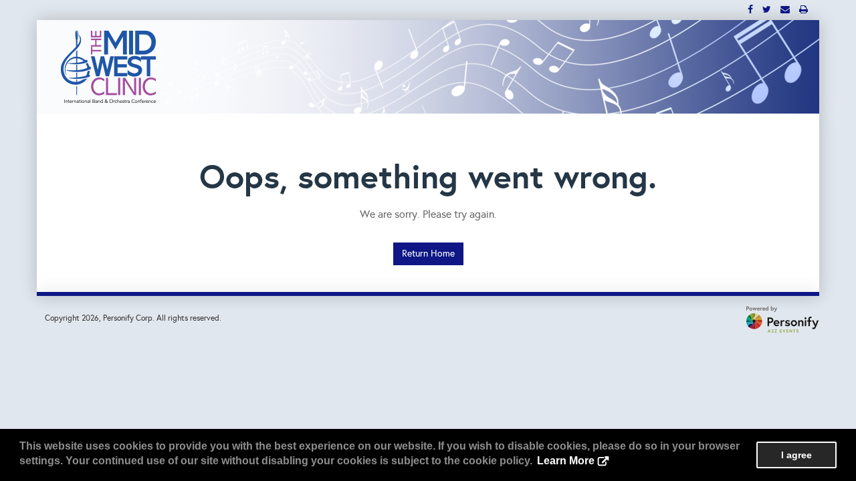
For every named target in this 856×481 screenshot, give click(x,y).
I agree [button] (796, 455)
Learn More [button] (566, 460)
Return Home (428, 253)
